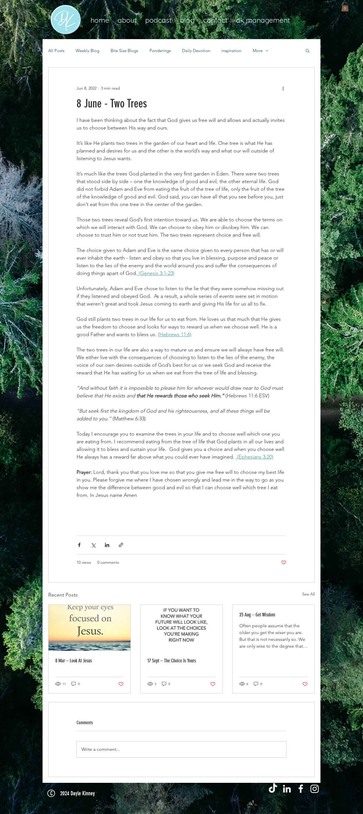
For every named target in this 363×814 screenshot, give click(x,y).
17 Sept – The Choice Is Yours (171, 661)
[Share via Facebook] (79, 545)
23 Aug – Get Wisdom (257, 615)
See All (308, 594)
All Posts (56, 50)
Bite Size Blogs (124, 50)
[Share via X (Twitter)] (93, 545)
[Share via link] (121, 545)
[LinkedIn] (286, 788)
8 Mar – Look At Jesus (73, 661)
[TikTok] (272, 788)
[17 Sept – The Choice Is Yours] (182, 628)
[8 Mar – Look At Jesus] (89, 628)
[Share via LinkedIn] (107, 545)
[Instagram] (314, 788)
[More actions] (283, 88)
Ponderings (160, 50)
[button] (345, 6)
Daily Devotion (196, 50)
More (258, 50)
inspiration (231, 50)
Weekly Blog (87, 50)
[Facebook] (300, 788)
